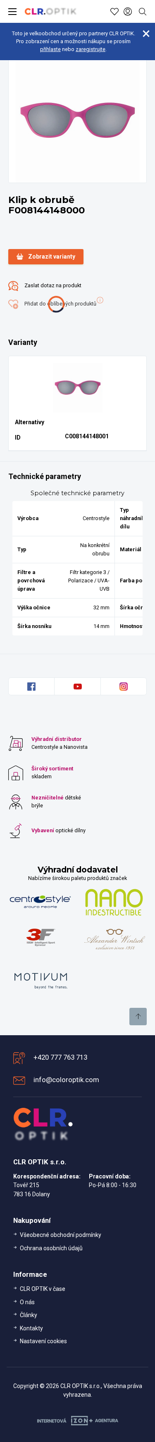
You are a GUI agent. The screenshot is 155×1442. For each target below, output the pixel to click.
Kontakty (31, 1328)
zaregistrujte (90, 49)
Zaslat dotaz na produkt (52, 285)
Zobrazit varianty (51, 256)
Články (28, 1315)
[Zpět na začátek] (138, 1016)
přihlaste (50, 49)
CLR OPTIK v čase (42, 1289)
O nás (27, 1302)
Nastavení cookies (43, 1341)
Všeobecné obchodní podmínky (60, 1235)
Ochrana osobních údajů (51, 1248)
